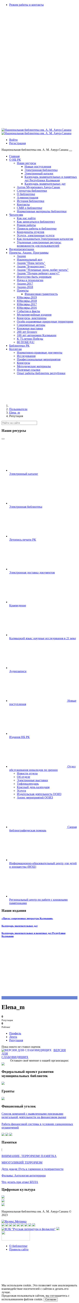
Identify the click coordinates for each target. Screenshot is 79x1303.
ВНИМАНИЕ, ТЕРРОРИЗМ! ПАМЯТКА (29, 1156)
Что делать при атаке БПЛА (20, 1182)
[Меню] (70, 150)
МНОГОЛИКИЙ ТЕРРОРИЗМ (22, 1162)
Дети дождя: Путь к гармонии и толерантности (32, 1169)
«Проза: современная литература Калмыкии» (27, 918)
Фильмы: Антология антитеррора (24, 1175)
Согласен (50, 1299)
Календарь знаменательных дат (20, 925)
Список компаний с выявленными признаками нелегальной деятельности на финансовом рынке (34, 1115)
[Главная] (38, 405)
